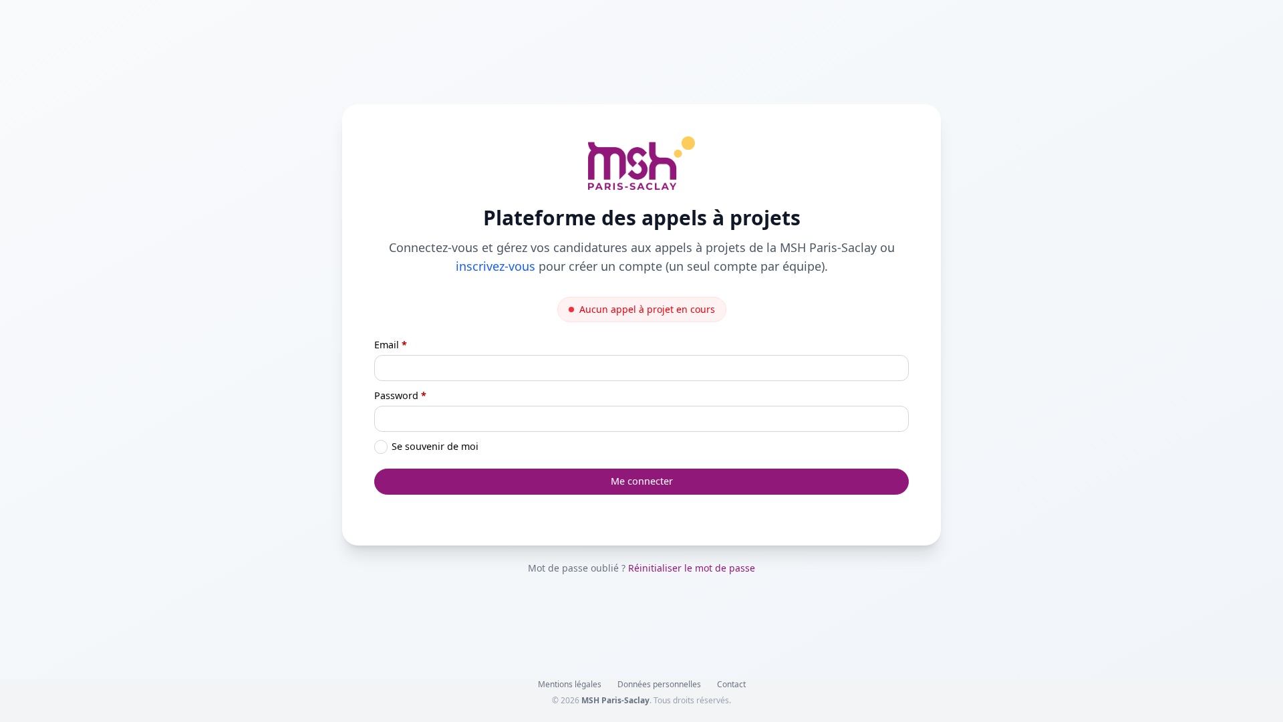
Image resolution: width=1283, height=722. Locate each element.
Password (400, 395)
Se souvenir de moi (435, 446)
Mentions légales (569, 684)
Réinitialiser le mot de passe (691, 568)
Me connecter (642, 481)
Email (390, 344)
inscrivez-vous (495, 266)
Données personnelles (659, 684)
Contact (731, 684)
